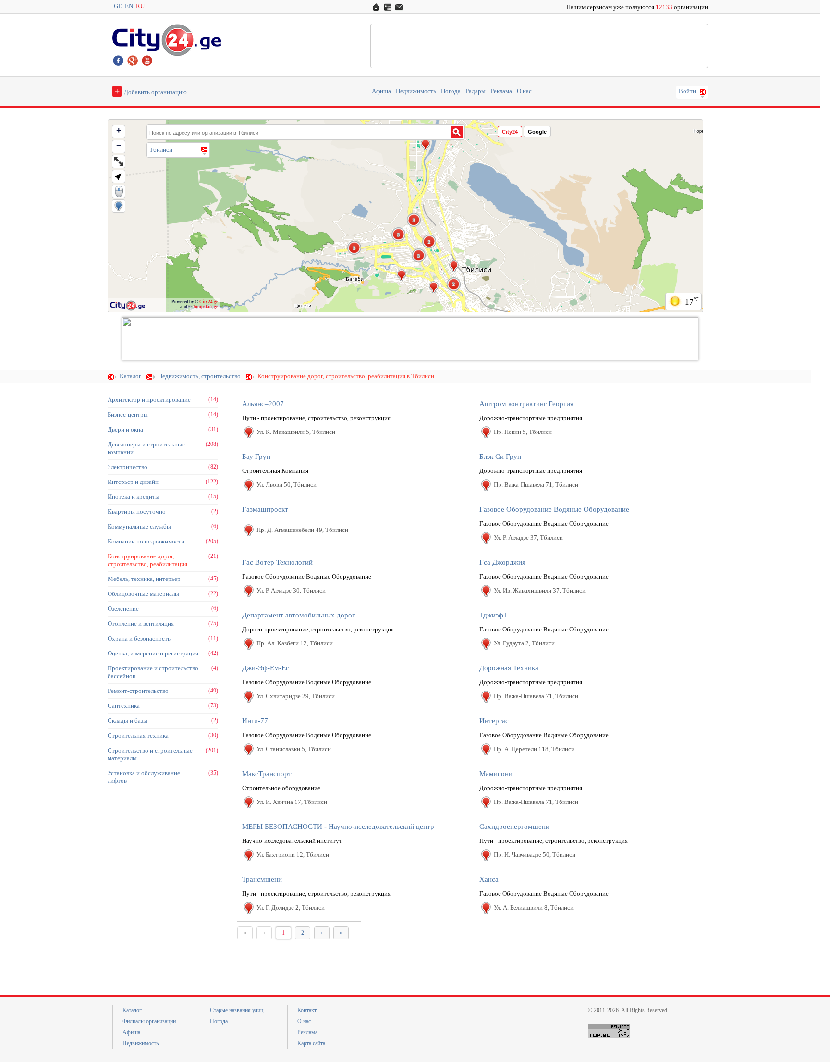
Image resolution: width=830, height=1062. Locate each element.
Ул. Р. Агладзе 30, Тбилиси (291, 590)
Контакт (307, 1010)
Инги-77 (255, 721)
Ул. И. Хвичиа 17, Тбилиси (291, 801)
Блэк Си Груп (500, 456)
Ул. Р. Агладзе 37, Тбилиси (528, 537)
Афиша (381, 91)
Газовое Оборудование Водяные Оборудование (554, 509)
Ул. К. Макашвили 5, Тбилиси (295, 431)
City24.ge (208, 301)
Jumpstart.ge (205, 306)
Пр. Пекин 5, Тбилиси (523, 431)
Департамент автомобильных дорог (298, 615)
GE (118, 6)
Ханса (489, 879)
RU (140, 6)
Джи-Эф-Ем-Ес (265, 668)
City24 (510, 132)
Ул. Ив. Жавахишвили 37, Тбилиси (540, 590)
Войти (687, 91)
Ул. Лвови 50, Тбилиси (286, 484)
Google (537, 132)
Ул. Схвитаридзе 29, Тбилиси (295, 696)
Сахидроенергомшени (514, 826)
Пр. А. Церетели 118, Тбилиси (534, 749)
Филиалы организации (149, 1021)
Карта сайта (311, 1043)
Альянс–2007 (263, 404)
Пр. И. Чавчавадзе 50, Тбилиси (534, 854)
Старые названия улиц (236, 1010)
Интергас (494, 721)
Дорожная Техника (508, 668)
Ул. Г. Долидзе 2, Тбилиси (290, 907)
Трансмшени (262, 879)
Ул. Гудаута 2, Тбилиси (524, 643)
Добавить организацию (150, 91)
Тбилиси (160, 149)
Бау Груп (256, 456)
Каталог (130, 376)
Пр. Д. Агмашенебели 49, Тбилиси (302, 529)
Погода (451, 91)
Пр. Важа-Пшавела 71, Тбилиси (536, 484)
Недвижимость (416, 91)
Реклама (501, 91)
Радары (475, 91)
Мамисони (496, 774)
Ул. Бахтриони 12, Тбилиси (292, 854)
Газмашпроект (265, 509)
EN (129, 6)
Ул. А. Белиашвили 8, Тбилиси (534, 907)
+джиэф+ (493, 615)
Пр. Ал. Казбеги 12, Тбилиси (294, 643)
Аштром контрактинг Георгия (526, 404)
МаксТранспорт (267, 774)
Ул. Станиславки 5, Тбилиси (293, 749)
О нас (524, 91)
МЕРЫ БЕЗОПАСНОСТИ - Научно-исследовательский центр (338, 826)
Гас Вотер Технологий (277, 562)
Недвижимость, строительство (199, 376)
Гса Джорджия (502, 562)
